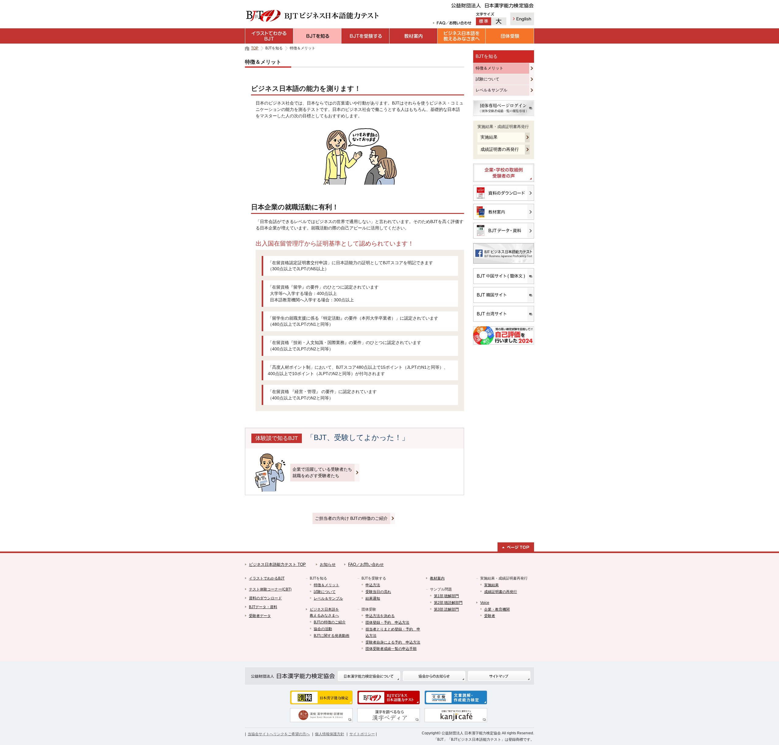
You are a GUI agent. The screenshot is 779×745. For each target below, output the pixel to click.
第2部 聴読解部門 (448, 603)
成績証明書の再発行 (499, 149)
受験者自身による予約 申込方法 (392, 642)
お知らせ (328, 564)
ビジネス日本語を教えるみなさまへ (462, 36)
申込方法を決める (380, 616)
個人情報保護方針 (329, 734)
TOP (254, 48)
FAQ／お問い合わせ (366, 564)
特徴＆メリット (489, 68)
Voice (484, 603)
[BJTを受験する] (365, 36)
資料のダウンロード (265, 598)
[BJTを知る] (317, 36)
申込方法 (372, 585)
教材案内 (414, 36)
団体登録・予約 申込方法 (387, 622)
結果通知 (372, 598)
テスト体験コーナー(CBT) (270, 589)
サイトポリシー (362, 734)
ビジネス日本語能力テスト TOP (277, 564)
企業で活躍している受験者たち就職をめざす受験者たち (322, 472)
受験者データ (260, 616)
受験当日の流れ (378, 592)
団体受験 (510, 36)
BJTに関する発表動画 (331, 635)
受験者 (489, 616)
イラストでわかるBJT (269, 36)
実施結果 (489, 137)
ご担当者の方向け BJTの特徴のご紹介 (351, 518)
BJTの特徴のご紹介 (330, 622)
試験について (487, 79)
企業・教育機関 (497, 609)
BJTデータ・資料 (263, 607)
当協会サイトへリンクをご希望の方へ (279, 734)
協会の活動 (323, 629)
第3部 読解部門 (446, 609)
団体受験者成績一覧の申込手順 (391, 649)
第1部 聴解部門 (446, 596)
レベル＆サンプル (491, 90)
